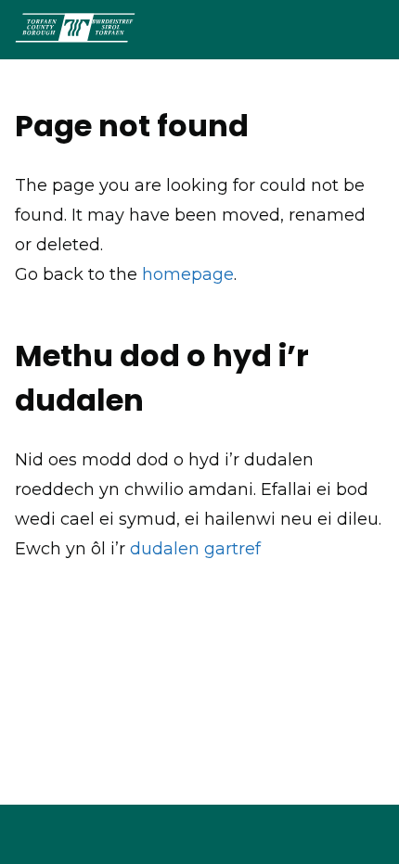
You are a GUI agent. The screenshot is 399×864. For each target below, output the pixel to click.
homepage (188, 274)
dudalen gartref (195, 549)
